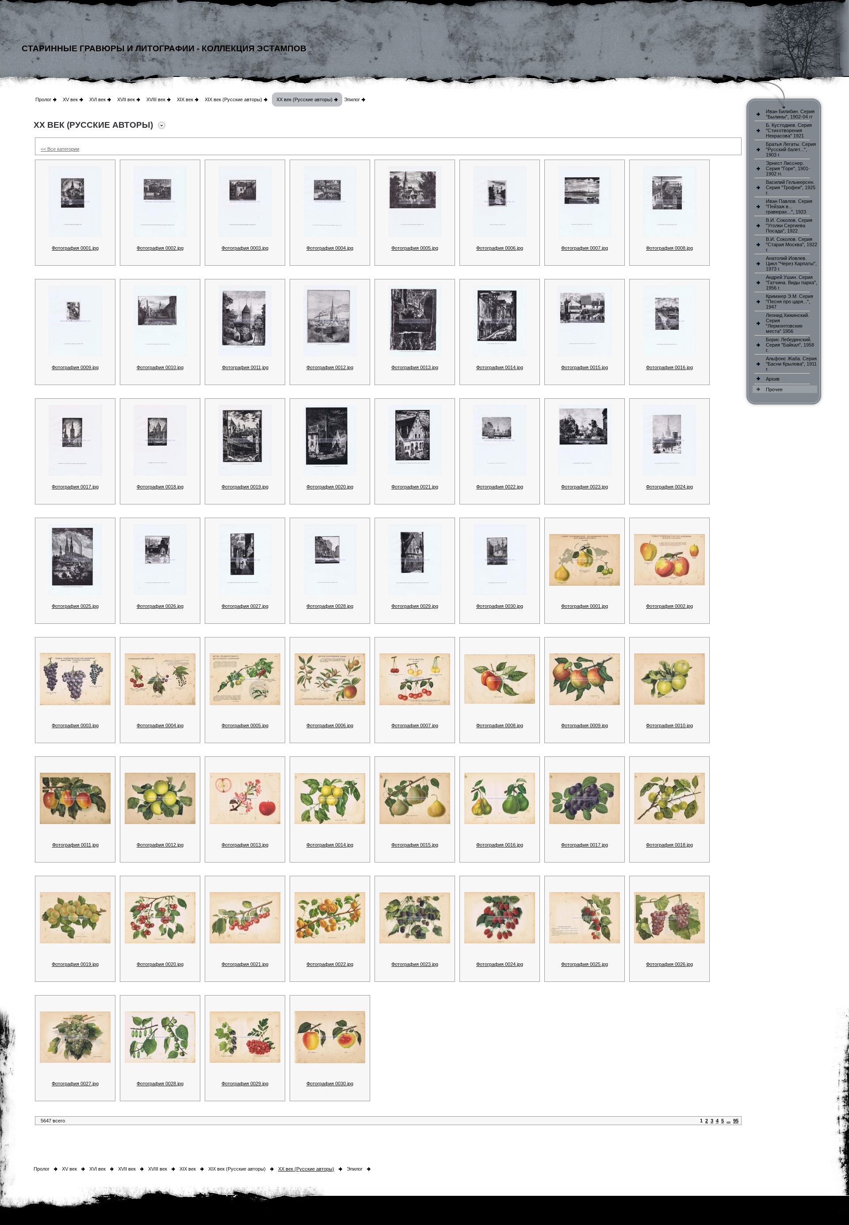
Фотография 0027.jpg (245, 606)
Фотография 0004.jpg (329, 248)
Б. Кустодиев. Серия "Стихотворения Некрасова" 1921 (789, 130)
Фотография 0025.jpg (75, 606)
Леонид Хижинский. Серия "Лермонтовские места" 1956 (787, 323)
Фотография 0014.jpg (499, 367)
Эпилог (352, 99)
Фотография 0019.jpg (245, 486)
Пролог (43, 99)
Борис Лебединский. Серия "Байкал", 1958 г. (790, 345)
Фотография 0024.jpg (669, 486)
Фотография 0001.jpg (75, 248)
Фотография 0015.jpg (584, 367)
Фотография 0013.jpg (414, 367)
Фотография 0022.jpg (499, 486)
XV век (70, 99)
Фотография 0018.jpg (160, 486)
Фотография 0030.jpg (499, 606)
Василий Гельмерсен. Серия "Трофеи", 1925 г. (790, 187)
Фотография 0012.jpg (329, 367)
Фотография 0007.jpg (584, 248)
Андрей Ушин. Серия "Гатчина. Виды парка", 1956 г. (791, 282)
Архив (773, 379)
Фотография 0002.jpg (160, 248)
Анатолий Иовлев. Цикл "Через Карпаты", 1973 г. (791, 263)
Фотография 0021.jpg (414, 486)
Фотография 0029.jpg (414, 606)
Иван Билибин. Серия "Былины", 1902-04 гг (790, 114)
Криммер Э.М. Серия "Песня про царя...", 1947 (789, 301)
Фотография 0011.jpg (245, 367)
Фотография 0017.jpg (75, 486)
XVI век (97, 99)
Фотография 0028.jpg (329, 606)
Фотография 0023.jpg (584, 486)
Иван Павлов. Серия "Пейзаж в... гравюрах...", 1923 (789, 206)
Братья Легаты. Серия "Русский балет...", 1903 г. (791, 149)
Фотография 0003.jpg (245, 248)
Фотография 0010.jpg (160, 367)
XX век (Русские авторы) (304, 99)
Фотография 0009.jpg (75, 367)
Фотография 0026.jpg (160, 606)
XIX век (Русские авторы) (233, 99)
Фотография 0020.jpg (329, 486)
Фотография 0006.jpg (499, 248)
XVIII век (155, 99)
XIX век (185, 99)
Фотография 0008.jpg (669, 248)
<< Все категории (60, 149)
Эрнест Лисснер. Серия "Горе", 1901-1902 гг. (788, 168)
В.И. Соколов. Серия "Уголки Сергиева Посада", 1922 (789, 225)
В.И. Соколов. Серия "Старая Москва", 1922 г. (791, 244)
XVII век (126, 99)
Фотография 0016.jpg (669, 367)
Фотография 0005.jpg (414, 248)
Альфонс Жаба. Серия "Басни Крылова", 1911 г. (791, 364)
